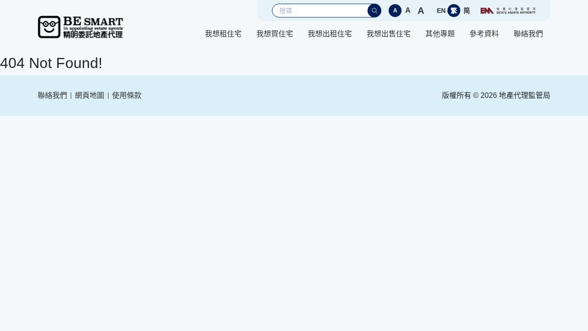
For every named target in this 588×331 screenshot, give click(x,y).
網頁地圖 (89, 95)
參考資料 (484, 34)
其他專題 (440, 34)
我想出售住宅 (389, 34)
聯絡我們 (528, 34)
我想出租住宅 (330, 34)
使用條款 (126, 95)
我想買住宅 (274, 34)
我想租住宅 (223, 34)
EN (441, 10)
